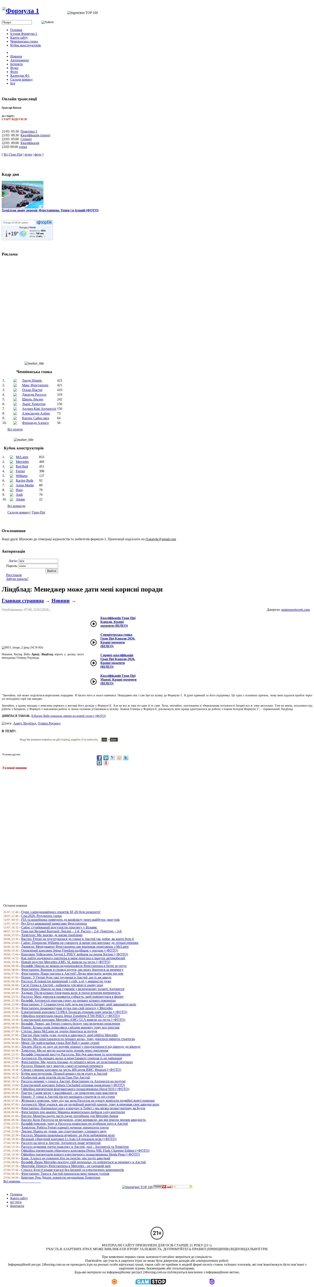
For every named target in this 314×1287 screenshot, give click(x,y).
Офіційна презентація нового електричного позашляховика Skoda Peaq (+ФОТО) (80, 1154)
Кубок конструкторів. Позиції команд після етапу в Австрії (64, 1073)
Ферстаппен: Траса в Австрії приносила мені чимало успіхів (65, 1173)
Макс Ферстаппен (35, 385)
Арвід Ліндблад (24, 723)
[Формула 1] (20, 11)
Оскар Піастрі (32, 390)
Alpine (20, 499)
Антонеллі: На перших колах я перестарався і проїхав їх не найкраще (71, 1058)
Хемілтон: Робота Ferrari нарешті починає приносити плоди (65, 1127)
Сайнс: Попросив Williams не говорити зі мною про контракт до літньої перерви (79, 943)
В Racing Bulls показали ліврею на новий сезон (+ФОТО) (68, 715)
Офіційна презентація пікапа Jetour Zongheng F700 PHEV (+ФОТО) (70, 1016)
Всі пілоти (15, 429)
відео (28, 154)
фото (37, 154)
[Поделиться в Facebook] (99, 757)
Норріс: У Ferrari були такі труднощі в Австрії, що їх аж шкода (66, 977)
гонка (23, 147)
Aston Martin (25, 485)
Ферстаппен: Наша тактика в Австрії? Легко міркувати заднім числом (72, 973)
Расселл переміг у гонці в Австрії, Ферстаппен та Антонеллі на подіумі (73, 1081)
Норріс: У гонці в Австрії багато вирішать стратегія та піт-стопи (68, 1096)
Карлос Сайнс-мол (35, 418)
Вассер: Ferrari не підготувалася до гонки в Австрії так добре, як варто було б (77, 939)
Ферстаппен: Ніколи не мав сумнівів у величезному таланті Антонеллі (72, 989)
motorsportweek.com (295, 609)
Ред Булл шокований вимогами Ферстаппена (54, 923)
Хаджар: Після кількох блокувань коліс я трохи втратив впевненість (70, 993)
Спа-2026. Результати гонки (41, 916)
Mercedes (22, 461)
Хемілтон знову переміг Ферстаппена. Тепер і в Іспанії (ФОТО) (50, 210)
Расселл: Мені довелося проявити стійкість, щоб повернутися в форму (72, 996)
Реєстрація (14, 575)
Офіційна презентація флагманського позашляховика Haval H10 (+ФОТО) (75, 1089)
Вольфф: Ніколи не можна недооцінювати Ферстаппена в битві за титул (73, 966)
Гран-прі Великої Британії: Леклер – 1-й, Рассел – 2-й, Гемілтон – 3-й (71, 931)
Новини (60, 600)
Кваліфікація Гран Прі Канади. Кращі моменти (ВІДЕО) (117, 621)
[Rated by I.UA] (163, 1187)
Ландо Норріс (32, 380)
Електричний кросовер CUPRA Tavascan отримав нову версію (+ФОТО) (74, 1012)
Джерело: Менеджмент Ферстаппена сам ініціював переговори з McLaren (75, 946)
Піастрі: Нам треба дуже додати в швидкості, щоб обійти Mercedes (69, 1035)
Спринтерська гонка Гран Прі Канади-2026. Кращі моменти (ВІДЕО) (117, 640)
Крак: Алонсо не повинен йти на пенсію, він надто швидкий (65, 1158)
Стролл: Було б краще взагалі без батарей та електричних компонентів (72, 1170)
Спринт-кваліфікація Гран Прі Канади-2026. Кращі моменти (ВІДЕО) (117, 661)
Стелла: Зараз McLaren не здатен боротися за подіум (59, 1031)
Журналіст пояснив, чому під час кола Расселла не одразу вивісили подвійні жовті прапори (88, 1100)
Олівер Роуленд (49, 723)
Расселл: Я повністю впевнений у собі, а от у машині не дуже (66, 981)
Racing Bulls (24, 480)
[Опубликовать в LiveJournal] (112, 757)
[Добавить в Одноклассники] (119, 757)
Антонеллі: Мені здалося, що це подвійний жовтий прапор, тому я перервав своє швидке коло (90, 1104)
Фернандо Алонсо (35, 423)
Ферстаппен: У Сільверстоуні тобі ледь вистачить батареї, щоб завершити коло (78, 1004)
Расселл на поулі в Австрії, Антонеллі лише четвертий (61, 1143)
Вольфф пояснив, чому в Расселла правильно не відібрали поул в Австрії (74, 1123)
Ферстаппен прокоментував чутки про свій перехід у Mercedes (67, 1008)
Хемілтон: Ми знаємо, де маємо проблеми (51, 935)
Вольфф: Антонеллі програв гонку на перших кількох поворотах (68, 1000)
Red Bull (22, 466)
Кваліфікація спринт (35, 135)
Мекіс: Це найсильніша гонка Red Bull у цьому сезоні (60, 1043)
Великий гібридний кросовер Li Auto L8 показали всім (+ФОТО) (68, 1139)
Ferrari (20, 471)
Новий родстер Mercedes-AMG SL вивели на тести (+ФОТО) (65, 962)
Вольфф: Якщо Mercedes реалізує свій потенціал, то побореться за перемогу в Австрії (83, 1162)
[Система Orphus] (71, 742)
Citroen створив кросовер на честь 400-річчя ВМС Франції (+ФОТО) (71, 1070)
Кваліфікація (30, 143)
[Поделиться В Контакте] (99, 762)
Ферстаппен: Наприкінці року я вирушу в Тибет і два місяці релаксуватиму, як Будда (83, 1108)
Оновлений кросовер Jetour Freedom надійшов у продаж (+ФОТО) (69, 950)
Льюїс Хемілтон (33, 404)
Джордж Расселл (34, 394)
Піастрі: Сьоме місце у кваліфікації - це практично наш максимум (69, 1093)
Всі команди (16, 506)
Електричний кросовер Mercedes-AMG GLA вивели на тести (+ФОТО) (73, 1019)
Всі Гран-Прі (13, 154)
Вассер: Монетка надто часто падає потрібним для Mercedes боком (69, 1116)
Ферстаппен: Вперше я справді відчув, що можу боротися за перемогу (72, 969)
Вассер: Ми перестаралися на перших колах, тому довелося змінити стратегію (78, 1039)
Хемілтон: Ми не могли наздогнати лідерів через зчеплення (64, 1050)
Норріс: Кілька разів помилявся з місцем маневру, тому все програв (70, 1027)
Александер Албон (36, 413)
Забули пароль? (17, 579)
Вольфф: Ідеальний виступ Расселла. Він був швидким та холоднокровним (76, 1054)
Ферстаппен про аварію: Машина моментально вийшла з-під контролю (73, 1112)
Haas (19, 490)
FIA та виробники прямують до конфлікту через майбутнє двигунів (70, 919)
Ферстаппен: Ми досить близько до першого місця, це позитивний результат (77, 1062)
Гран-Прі (38, 512)
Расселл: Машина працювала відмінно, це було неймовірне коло (68, 1135)
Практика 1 (29, 131)
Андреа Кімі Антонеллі (39, 408)
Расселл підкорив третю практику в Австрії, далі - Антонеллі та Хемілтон (75, 1146)
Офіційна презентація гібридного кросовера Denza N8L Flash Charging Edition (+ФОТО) (85, 1150)
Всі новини (22, 1181)
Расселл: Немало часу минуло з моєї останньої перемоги (62, 1066)
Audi (19, 494)
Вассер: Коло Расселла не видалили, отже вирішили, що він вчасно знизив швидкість (83, 1120)
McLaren (22, 457)
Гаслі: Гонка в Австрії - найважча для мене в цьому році (62, 985)
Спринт (26, 139)
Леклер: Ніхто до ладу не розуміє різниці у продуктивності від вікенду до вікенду (81, 1046)
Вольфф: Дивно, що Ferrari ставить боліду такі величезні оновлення (70, 1023)
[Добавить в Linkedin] (106, 757)
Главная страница (23, 600)
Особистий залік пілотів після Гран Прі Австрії (55, 1077)
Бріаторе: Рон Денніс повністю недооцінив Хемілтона (60, 1177)
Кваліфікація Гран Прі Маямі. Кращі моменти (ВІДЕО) (118, 679)
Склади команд (18, 512)
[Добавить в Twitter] (125, 757)
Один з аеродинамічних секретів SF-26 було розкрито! (60, 912)
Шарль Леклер (32, 399)
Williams (22, 476)
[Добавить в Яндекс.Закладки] (106, 762)
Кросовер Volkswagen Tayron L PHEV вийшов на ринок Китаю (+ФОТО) (74, 954)
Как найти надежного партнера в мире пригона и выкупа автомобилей (73, 958)
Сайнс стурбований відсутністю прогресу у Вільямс (59, 927)
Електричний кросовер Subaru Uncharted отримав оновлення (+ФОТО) (73, 1085)
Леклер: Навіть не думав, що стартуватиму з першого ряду (64, 1131)
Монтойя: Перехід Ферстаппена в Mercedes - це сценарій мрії (65, 1166)
